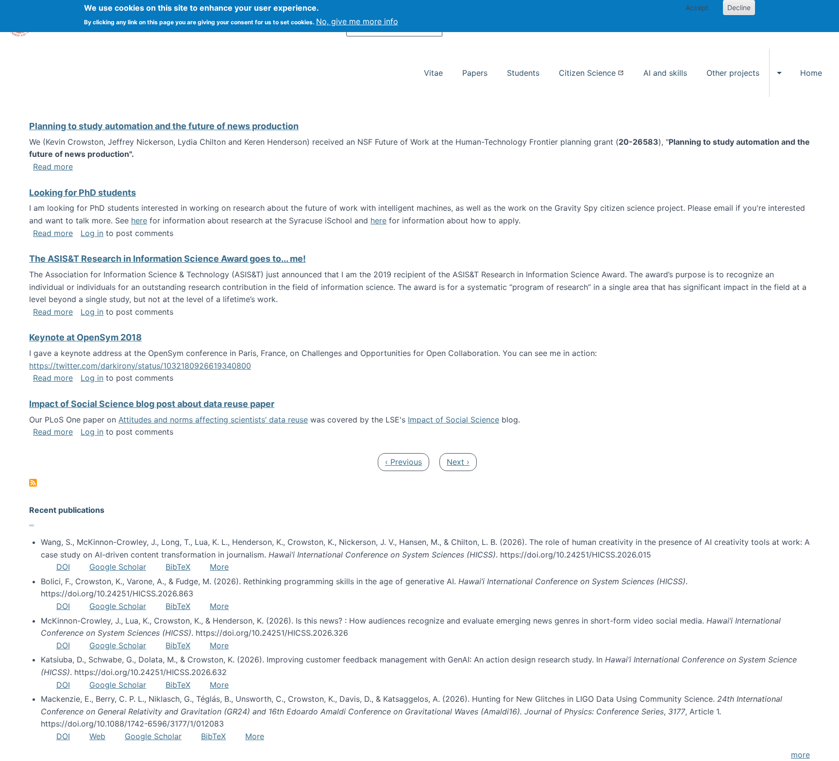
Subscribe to (33, 483)
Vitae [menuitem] (433, 73)
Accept (697, 7)
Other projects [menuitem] (732, 73)
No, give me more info (357, 21)
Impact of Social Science (453, 419)
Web (97, 736)
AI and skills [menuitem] (665, 73)
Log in (92, 233)
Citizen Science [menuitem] (587, 73)
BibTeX (178, 567)
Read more (53, 166)
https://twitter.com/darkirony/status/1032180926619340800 (140, 366)
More (219, 567)
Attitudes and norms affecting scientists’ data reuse (213, 419)
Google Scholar (117, 567)
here (139, 220)
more (800, 755)
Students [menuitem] (523, 73)
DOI (63, 567)
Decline (739, 7)
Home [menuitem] (811, 73)
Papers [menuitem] (474, 73)
